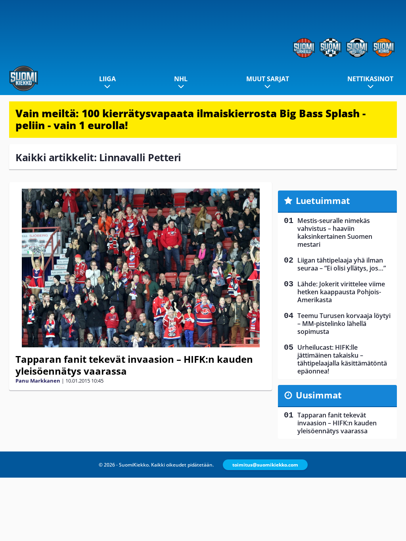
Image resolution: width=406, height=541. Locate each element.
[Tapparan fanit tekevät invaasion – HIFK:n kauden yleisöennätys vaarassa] (140, 268)
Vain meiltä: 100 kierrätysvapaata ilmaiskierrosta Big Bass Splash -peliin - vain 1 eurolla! (190, 119)
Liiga (107, 78)
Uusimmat (319, 395)
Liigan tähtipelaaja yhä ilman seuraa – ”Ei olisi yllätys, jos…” (341, 264)
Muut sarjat (267, 78)
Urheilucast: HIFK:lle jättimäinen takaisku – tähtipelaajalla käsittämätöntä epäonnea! (342, 359)
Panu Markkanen (37, 380)
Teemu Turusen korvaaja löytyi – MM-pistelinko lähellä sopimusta (344, 323)
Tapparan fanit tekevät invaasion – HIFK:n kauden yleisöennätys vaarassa (134, 364)
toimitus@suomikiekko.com (265, 464)
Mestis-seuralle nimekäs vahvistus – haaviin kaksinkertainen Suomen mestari (334, 232)
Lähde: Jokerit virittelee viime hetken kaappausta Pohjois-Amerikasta (341, 292)
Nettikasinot (370, 78)
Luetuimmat (323, 200)
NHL (181, 78)
